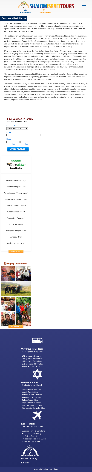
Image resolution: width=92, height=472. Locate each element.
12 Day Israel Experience (32, 359)
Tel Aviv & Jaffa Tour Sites (32, 405)
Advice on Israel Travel (31, 441)
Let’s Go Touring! (29, 458)
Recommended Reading (31, 433)
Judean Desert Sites (30, 400)
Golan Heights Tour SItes (31, 389)
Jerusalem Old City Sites (31, 397)
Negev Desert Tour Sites (31, 403)
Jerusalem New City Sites (32, 395)
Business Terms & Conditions (33, 431)
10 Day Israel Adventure (31, 356)
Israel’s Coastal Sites (30, 392)
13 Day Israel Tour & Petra (32, 361)
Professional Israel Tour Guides (34, 439)
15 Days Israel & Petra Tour (32, 364)
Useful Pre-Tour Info (29, 436)
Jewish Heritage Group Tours (33, 366)
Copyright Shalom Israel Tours (46, 469)
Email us (25, 463)
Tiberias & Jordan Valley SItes (33, 408)
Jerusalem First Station (14, 18)
